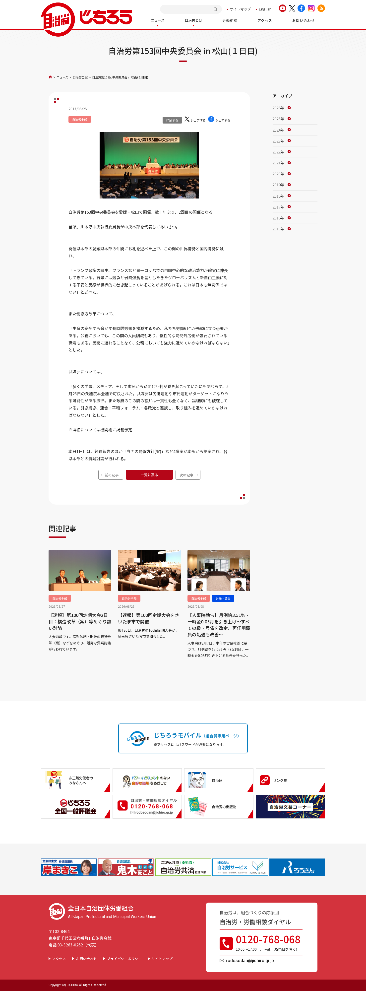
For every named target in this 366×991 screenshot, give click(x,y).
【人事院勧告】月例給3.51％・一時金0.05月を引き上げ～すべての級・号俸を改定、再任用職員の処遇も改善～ (218, 625)
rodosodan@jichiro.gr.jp (250, 960)
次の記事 (186, 474)
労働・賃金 (223, 598)
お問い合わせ (86, 958)
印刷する (172, 120)
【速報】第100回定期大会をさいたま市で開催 (148, 618)
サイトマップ (240, 8)
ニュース (62, 77)
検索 (216, 9)
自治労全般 (80, 77)
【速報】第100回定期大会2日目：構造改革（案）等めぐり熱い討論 (80, 621)
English (265, 8)
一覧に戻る (149, 474)
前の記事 (112, 474)
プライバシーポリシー (124, 958)
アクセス (59, 958)
